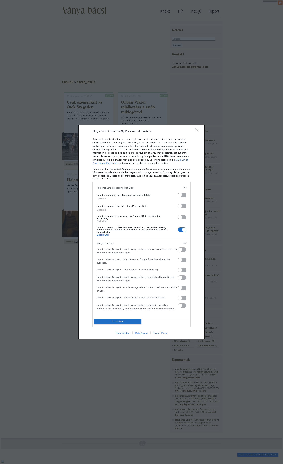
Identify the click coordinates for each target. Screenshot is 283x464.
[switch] (182, 195)
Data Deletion (123, 333)
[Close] (198, 131)
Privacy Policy (160, 333)
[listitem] (141, 187)
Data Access (141, 333)
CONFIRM (118, 321)
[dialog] (141, 232)
